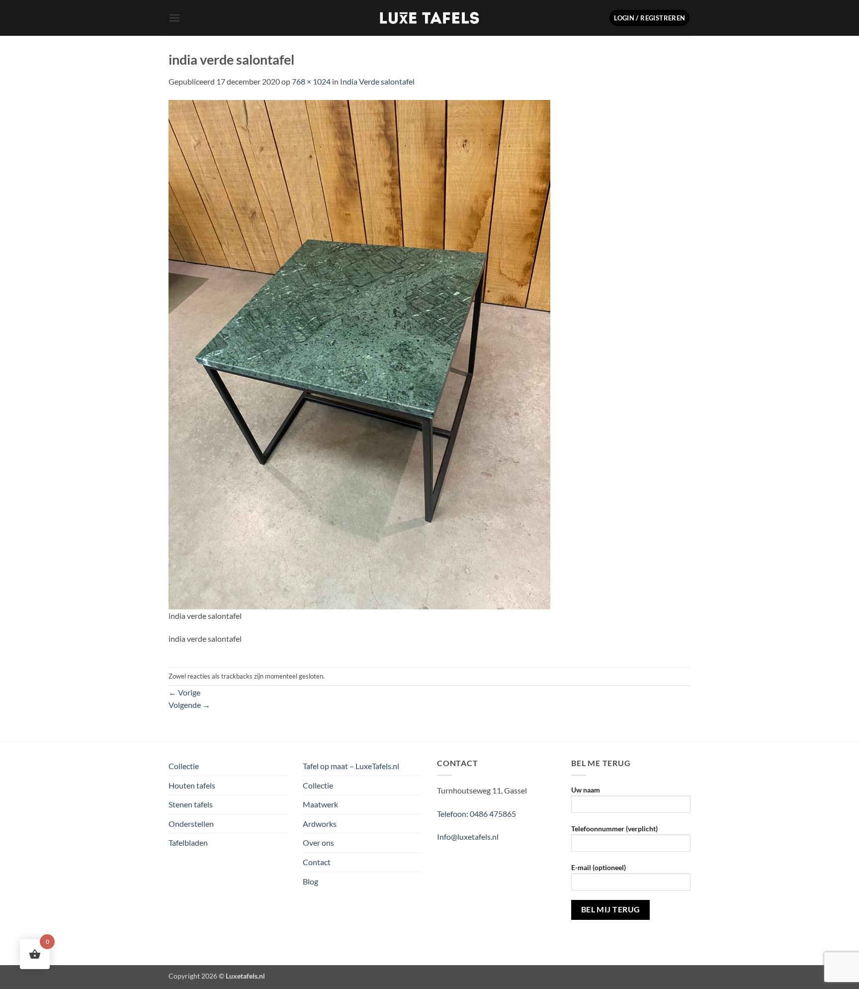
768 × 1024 (311, 81)
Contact (317, 862)
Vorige (184, 692)
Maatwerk (320, 804)
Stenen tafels (191, 804)
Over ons (318, 842)
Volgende (189, 704)
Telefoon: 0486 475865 (476, 813)
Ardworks (320, 823)
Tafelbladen (188, 842)
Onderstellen (191, 823)
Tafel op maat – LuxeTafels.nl (351, 766)
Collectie (184, 766)
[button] (174, 17)
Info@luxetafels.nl (468, 836)
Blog (310, 881)
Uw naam (585, 790)
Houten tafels (192, 785)
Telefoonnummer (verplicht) (614, 828)
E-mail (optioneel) (598, 867)
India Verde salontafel (377, 81)
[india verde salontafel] (359, 353)
